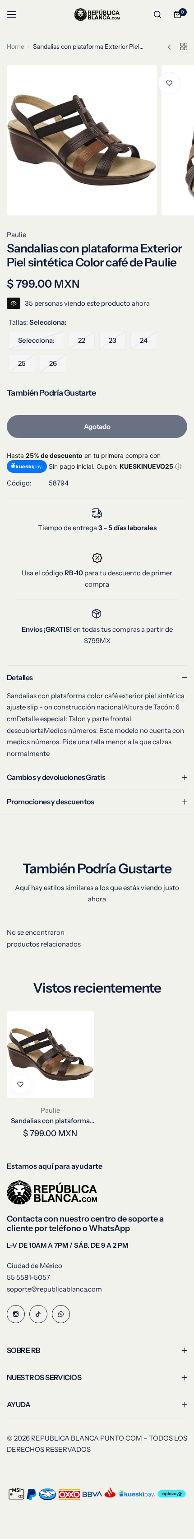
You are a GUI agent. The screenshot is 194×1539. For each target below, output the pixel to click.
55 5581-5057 (28, 1277)
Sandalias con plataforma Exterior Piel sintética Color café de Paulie (50, 1120)
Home (15, 46)
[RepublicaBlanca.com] (97, 14)
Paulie (16, 234)
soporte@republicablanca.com (54, 1289)
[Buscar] (157, 14)
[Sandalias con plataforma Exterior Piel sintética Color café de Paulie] (50, 1054)
